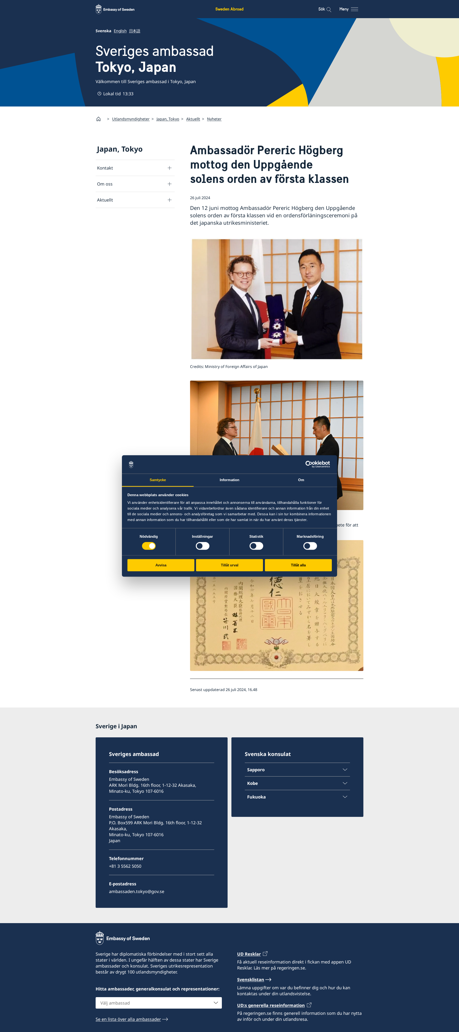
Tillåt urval (229, 565)
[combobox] (159, 1003)
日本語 (134, 30)
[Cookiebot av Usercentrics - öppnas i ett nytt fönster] (311, 464)
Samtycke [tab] (158, 480)
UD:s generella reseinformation (271, 1005)
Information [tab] (229, 480)
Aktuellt (193, 119)
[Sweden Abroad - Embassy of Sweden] (119, 9)
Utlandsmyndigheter (131, 119)
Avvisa (160, 565)
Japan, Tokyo (168, 119)
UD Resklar (249, 954)
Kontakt (105, 168)
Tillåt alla (298, 565)
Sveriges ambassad (155, 59)
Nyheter (214, 119)
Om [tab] (301, 480)
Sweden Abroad (229, 9)
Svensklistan (250, 979)
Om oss (105, 184)
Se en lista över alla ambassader (128, 1019)
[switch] (202, 546)
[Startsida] (100, 119)
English (120, 30)
